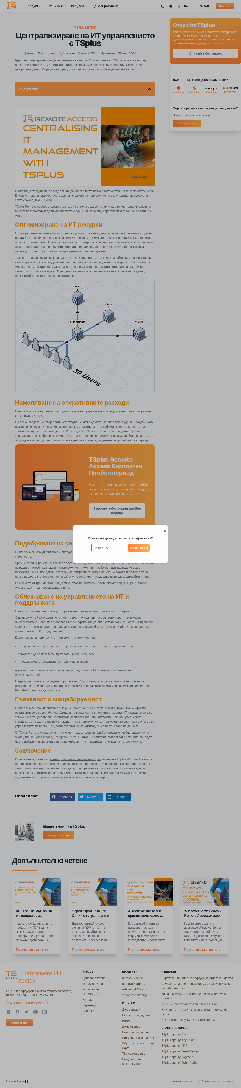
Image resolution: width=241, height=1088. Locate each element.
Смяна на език (139, 547)
